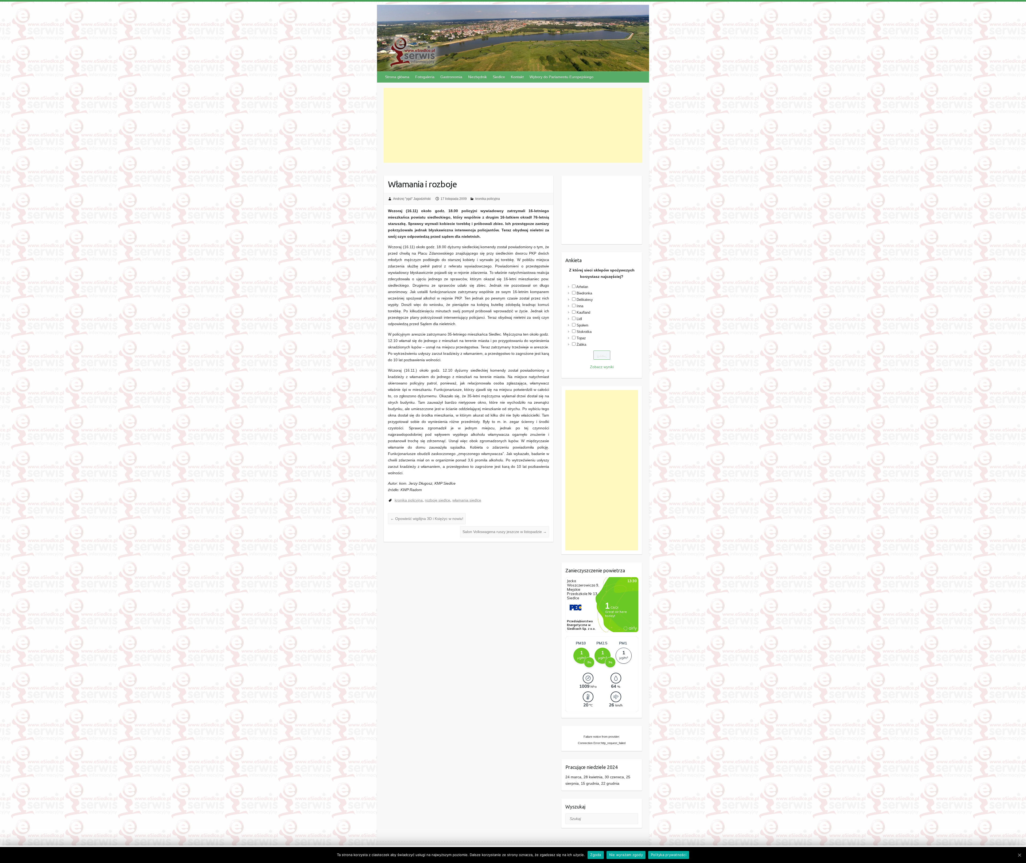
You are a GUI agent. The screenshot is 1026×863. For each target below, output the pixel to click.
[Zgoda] (1019, 855)
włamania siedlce (466, 500)
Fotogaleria (424, 77)
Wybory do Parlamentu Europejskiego (561, 77)
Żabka (581, 345)
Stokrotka (584, 332)
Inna (580, 306)
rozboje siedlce (437, 500)
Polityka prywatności (668, 855)
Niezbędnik (477, 77)
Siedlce (499, 77)
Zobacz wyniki (602, 367)
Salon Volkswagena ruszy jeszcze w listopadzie (505, 532)
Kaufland (583, 312)
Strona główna (397, 77)
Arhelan (582, 287)
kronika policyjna (487, 199)
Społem (582, 325)
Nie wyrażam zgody (626, 855)
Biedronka (584, 293)
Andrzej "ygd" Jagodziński (412, 199)
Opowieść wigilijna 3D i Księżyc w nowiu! (426, 518)
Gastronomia (451, 77)
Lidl (579, 319)
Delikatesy (585, 300)
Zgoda (595, 855)
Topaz (581, 338)
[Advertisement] (513, 125)
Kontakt (517, 77)
